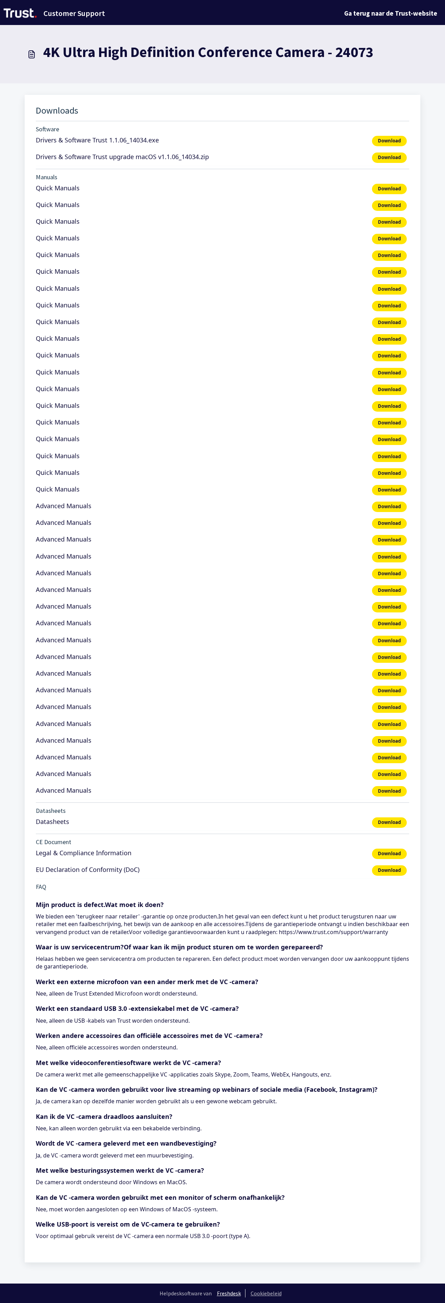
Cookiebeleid (266, 1293)
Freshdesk (229, 1293)
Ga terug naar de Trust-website (390, 13)
